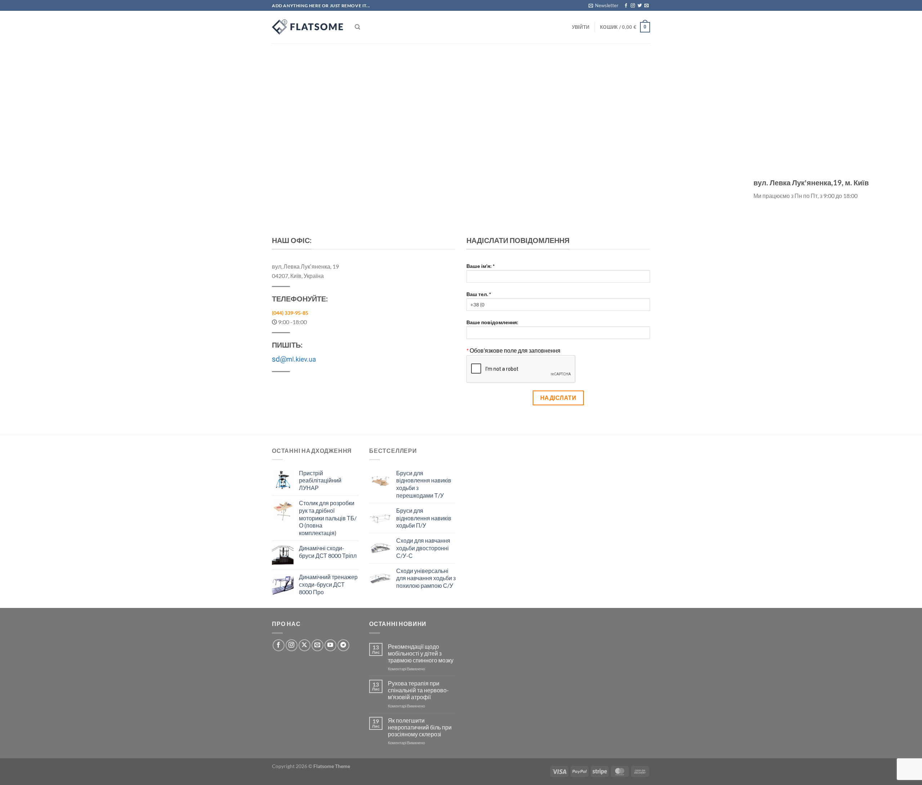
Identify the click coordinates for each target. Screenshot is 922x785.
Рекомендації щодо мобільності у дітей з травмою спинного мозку (420, 653)
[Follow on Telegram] (343, 645)
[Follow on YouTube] (330, 645)
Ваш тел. (478, 294)
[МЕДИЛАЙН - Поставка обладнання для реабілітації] (308, 27)
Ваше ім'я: (480, 266)
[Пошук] (357, 27)
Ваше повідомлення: (492, 322)
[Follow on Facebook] (626, 5)
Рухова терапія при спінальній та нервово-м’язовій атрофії (418, 690)
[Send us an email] (646, 5)
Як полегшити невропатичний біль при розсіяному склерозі (420, 727)
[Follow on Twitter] (639, 5)
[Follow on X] (304, 645)
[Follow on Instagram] (633, 5)
